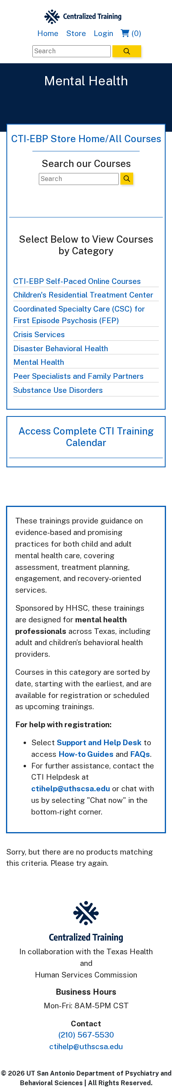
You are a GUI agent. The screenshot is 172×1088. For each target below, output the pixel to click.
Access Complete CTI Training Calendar (86, 436)
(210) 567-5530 (86, 1034)
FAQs (140, 754)
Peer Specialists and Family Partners (78, 376)
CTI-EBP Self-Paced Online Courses (77, 281)
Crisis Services (39, 334)
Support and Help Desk (99, 742)
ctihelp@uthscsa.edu (70, 788)
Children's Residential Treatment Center (83, 294)
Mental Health (38, 362)
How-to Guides (86, 754)
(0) (135, 33)
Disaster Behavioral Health (60, 348)
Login (103, 33)
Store (76, 33)
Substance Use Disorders (58, 390)
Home (47, 33)
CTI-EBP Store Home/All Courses (86, 138)
